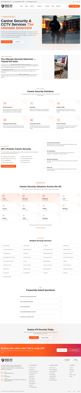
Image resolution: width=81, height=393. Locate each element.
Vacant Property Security (47, 249)
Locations (39, 6)
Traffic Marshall (26, 245)
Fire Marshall (45, 245)
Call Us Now (34, 337)
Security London (52, 367)
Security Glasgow (52, 374)
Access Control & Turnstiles (8, 261)
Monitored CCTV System (47, 253)
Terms (74, 391)
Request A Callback (45, 337)
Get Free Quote (62, 350)
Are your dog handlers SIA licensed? (26, 301)
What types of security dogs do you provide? (28, 296)
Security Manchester (53, 369)
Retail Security (66, 245)
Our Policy (47, 6)
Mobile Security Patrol (27, 249)
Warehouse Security (67, 249)
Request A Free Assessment (9, 166)
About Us (71, 367)
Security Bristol (52, 378)
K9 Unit (24, 261)
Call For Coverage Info (41, 227)
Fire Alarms (65, 272)
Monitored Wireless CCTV (68, 253)
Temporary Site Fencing (47, 265)
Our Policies (72, 371)
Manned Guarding (46, 261)
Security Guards (6, 245)
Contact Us (58, 6)
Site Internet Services (67, 265)
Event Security (6, 272)
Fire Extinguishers (26, 272)
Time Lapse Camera (27, 257)
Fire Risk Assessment (7, 276)
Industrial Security (6, 253)
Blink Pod (65, 261)
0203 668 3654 (75, 6)
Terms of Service (73, 374)
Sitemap (79, 391)
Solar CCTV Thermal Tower (68, 257)
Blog (53, 6)
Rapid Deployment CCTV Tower (9, 257)
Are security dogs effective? (25, 306)
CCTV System (25, 253)
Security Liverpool (52, 376)
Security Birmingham (53, 371)
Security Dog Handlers (47, 257)
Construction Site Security (8, 249)
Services (32, 6)
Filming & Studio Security (33, 371)
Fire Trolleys (45, 272)
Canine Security (32, 380)
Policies (69, 391)
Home (21, 6)
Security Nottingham (53, 380)
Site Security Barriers (27, 265)
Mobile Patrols (31, 374)
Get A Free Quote (7, 41)
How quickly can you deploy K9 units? (27, 316)
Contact (71, 376)
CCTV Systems (31, 378)
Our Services (17, 41)
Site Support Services (7, 265)
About (26, 6)
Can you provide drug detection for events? (28, 311)
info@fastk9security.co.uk (7, 1)
